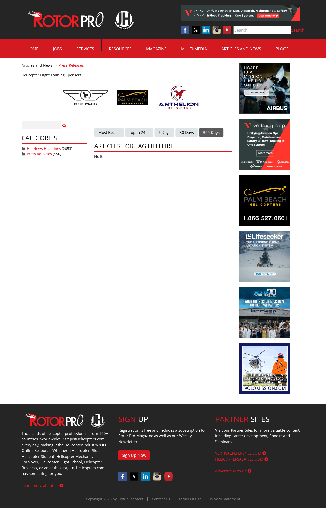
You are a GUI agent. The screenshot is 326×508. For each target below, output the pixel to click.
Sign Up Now (134, 455)
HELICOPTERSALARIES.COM (239, 459)
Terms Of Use (190, 499)
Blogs (282, 49)
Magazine (156, 49)
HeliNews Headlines (44, 148)
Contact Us (161, 499)
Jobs (57, 49)
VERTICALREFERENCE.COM (238, 453)
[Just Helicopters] (80, 20)
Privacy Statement (225, 499)
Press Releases (39, 153)
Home (32, 49)
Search (297, 30)
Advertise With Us (231, 470)
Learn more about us (40, 485)
